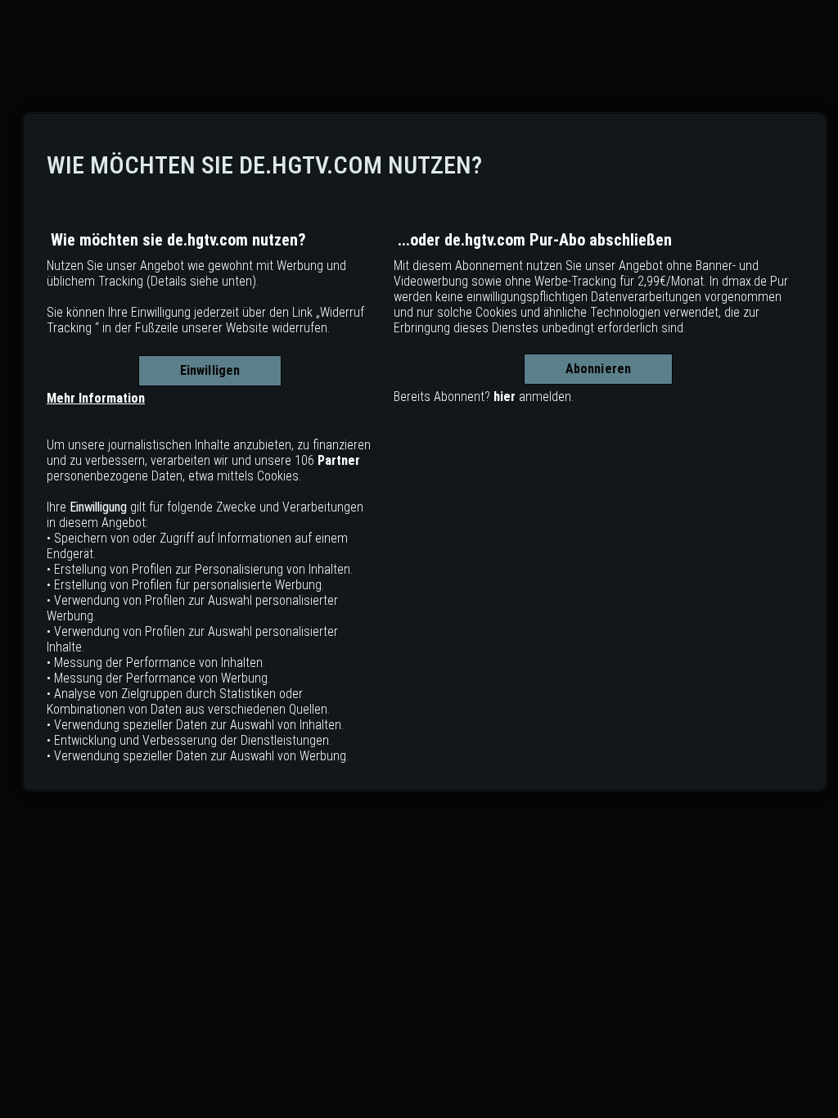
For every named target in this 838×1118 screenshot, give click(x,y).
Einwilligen (210, 370)
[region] (424, 451)
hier (504, 396)
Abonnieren (598, 368)
